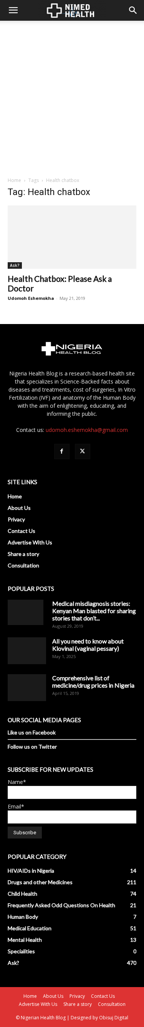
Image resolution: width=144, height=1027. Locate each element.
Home (14, 180)
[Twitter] (82, 451)
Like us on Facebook (32, 732)
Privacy (16, 519)
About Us (19, 507)
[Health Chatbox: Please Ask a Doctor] (72, 237)
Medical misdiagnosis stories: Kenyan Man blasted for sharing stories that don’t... (94, 611)
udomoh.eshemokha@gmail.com (87, 429)
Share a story (23, 554)
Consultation (23, 565)
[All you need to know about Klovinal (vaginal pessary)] (27, 650)
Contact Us (21, 531)
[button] (13, 10)
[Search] (133, 10)
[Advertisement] (72, 97)
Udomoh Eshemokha (31, 298)
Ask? (15, 265)
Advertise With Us (30, 542)
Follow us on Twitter (32, 746)
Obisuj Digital (113, 1017)
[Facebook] (62, 451)
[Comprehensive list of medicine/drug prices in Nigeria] (27, 687)
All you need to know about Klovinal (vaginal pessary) (88, 644)
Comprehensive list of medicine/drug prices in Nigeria (93, 681)
